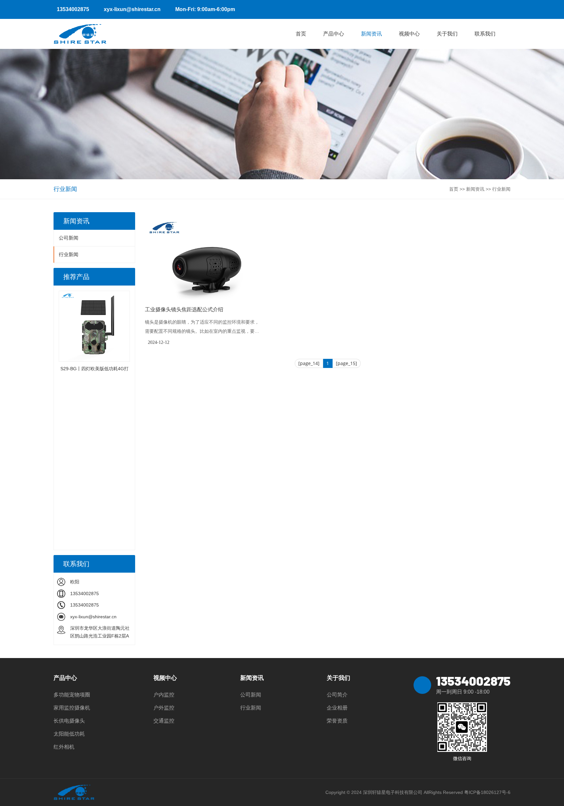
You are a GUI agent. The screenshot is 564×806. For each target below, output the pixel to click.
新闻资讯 (371, 34)
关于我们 (447, 34)
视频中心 (409, 34)
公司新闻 (68, 238)
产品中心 (333, 34)
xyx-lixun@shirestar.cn (132, 9)
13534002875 (73, 9)
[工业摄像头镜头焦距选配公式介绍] (203, 256)
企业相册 (337, 708)
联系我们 (485, 34)
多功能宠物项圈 (72, 694)
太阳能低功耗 (69, 734)
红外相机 (64, 747)
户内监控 (163, 694)
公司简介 (337, 694)
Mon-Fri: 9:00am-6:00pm (205, 9)
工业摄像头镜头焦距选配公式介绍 (184, 309)
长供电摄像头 (69, 721)
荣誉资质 (337, 721)
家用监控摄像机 (72, 708)
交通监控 (163, 721)
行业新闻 (501, 189)
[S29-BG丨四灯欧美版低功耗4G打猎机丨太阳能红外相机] (94, 326)
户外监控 (163, 708)
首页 (301, 34)
